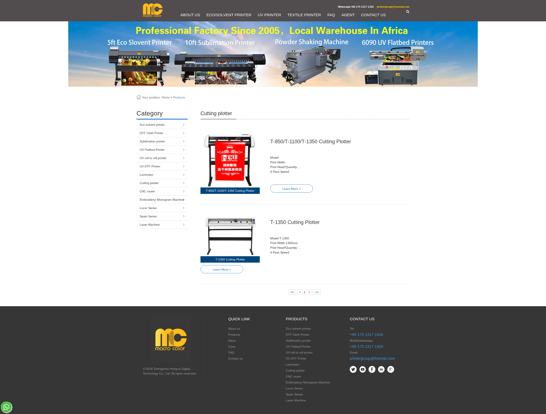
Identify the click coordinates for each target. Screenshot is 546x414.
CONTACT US (373, 15)
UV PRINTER (269, 15)
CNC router (147, 191)
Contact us (235, 358)
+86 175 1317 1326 (366, 334)
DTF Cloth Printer (151, 133)
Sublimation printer (152, 141)
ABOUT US (190, 15)
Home (166, 97)
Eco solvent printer (152, 124)
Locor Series (148, 208)
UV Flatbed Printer (152, 149)
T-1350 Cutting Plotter (295, 222)
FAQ (331, 15)
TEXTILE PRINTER (304, 15)
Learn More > (291, 188)
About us (234, 328)
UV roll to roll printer (153, 158)
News (232, 340)
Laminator (146, 174)
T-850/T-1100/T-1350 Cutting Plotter (310, 141)
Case (231, 346)
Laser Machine (150, 224)
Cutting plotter (149, 183)
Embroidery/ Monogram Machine (162, 199)
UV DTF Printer (150, 166)
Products (179, 97)
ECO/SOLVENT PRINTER (228, 15)
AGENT (348, 15)
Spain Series (148, 216)
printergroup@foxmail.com (393, 6)
